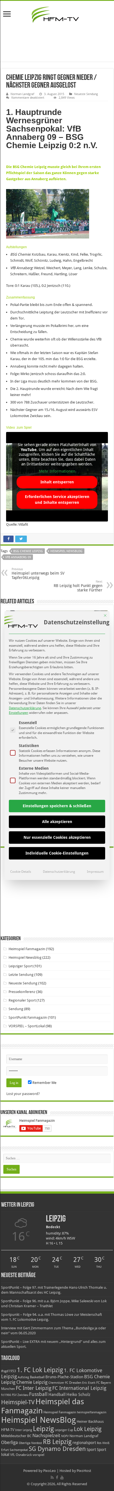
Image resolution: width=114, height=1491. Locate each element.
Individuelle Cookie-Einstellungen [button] (57, 853)
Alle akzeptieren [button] (57, 821)
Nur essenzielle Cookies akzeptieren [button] (57, 837)
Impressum (95, 872)
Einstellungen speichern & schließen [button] (57, 806)
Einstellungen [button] (18, 713)
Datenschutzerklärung (25, 708)
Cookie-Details (20, 872)
